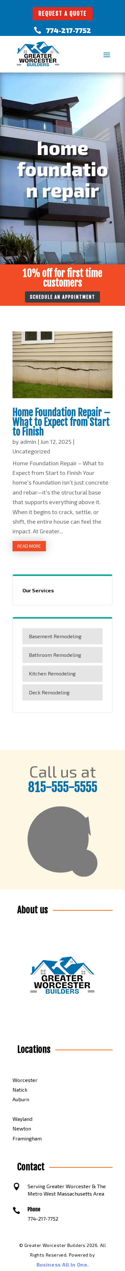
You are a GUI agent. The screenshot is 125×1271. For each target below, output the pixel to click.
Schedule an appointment (62, 297)
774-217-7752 (68, 30)
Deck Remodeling (49, 692)
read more (29, 546)
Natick (20, 1089)
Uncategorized (31, 451)
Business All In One (62, 1264)
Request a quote (62, 13)
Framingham (27, 1138)
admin (28, 441)
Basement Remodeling (55, 636)
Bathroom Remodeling (55, 655)
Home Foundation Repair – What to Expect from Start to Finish (62, 422)
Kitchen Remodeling (52, 673)
